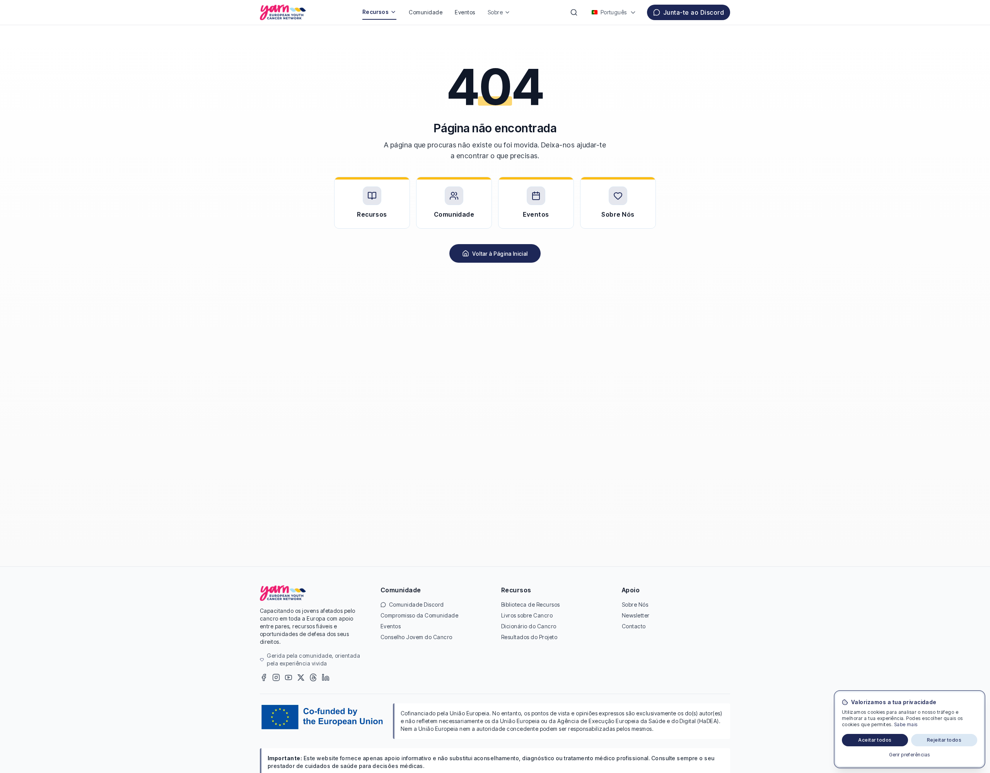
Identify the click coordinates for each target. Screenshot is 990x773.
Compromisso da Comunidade (419, 615)
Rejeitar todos (944, 740)
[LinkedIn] (325, 677)
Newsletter (636, 615)
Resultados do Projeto (529, 637)
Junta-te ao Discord (693, 12)
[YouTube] (288, 677)
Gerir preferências (909, 755)
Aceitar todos (874, 740)
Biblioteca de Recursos (530, 604)
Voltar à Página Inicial (499, 253)
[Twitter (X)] (301, 677)
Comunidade (425, 12)
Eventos (465, 12)
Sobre (495, 12)
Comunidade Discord (416, 604)
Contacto (634, 626)
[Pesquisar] (574, 12)
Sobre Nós (635, 604)
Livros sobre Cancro (527, 615)
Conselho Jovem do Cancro (416, 637)
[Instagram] (276, 677)
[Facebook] (264, 677)
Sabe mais (906, 724)
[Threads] (313, 677)
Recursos (375, 12)
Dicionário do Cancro (528, 626)
